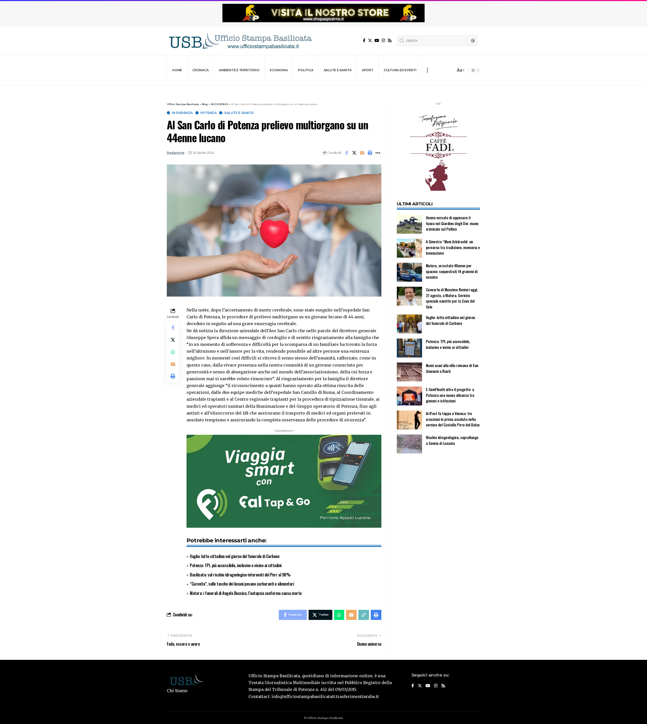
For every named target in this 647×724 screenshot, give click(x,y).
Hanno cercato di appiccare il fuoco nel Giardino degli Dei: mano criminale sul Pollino (452, 223)
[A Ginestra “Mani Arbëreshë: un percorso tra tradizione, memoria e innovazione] (409, 248)
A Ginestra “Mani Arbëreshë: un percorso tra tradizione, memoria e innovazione (453, 247)
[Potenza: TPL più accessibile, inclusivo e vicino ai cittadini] (409, 348)
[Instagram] (383, 40)
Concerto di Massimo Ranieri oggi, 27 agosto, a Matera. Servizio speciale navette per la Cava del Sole (452, 298)
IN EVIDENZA (182, 112)
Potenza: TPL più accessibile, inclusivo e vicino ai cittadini (236, 565)
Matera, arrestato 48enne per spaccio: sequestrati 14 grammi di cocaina (452, 271)
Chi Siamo (177, 690)
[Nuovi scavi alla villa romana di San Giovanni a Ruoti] (409, 372)
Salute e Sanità (239, 112)
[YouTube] (376, 40)
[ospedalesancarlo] (323, 88)
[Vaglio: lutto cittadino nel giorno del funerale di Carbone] (409, 324)
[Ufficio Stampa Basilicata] (240, 40)
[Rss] (389, 40)
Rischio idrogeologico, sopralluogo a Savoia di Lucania (452, 440)
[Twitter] (370, 40)
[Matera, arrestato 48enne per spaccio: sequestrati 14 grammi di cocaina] (409, 272)
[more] (427, 70)
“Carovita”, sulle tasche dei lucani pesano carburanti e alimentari (242, 584)
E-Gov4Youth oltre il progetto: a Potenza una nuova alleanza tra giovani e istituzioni (450, 395)
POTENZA (208, 112)
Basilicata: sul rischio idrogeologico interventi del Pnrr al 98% (240, 574)
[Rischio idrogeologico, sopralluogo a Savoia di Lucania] (409, 444)
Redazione (175, 153)
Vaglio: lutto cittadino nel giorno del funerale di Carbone (234, 556)
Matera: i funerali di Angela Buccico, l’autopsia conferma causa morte (246, 593)
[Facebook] (364, 40)
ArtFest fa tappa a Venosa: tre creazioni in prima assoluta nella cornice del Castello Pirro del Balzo (453, 419)
